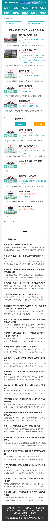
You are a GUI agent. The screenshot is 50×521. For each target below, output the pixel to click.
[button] (25, 231)
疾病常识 (34, 8)
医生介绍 (34, 13)
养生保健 (43, 8)
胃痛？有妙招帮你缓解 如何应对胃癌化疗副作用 (22, 426)
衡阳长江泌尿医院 (10, 221)
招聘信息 (32, 510)
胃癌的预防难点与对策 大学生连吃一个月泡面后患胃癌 (24, 283)
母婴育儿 (7, 13)
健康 (16, 2)
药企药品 (16, 8)
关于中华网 (10, 510)
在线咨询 (39, 124)
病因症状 (25, 8)
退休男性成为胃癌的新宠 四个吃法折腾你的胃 (21, 294)
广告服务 (18, 510)
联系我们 (25, 510)
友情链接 (24, 513)
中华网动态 (32, 513)
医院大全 (16, 13)
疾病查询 (43, 13)
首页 (5, 18)
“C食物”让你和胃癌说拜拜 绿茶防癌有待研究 (21, 347)
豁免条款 (17, 513)
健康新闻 (7, 8)
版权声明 (39, 510)
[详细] (43, 250)
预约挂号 (21, 124)
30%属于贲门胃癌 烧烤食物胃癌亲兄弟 (19, 244)
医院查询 (25, 13)
